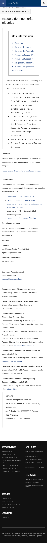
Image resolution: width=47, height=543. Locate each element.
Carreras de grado (23, 47)
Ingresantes (7, 451)
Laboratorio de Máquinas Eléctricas (21, 200)
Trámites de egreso (33, 479)
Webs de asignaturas (33, 459)
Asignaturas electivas (24, 62)
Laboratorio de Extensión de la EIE (20, 197)
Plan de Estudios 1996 (25, 55)
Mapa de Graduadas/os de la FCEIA (35, 486)
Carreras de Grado (9, 454)
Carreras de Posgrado (24, 51)
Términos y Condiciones (11, 471)
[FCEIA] (13, 3)
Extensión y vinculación (11, 460)
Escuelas (20, 7)
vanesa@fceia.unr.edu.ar (12, 279)
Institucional (7, 7)
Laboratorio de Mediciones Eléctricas (21, 218)
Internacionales (8, 457)
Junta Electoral (8, 507)
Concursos (29, 467)
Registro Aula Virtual (33, 462)
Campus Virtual (8, 468)
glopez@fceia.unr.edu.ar (17, 389)
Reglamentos (30, 456)
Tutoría (41, 467)
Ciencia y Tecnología (10, 465)
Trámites (5, 498)
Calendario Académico (34, 451)
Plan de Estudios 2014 (24, 58)
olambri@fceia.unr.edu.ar (12, 361)
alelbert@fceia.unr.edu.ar (24, 345)
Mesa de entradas (32, 482)
